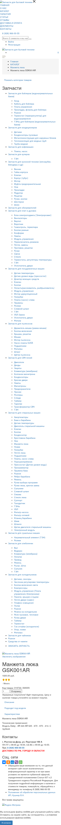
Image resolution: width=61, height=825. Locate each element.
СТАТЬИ (4, 16)
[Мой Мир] (12, 762)
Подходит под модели (15, 707)
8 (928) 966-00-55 (10, 33)
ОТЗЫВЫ (4, 19)
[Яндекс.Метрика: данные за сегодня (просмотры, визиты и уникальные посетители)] (11, 804)
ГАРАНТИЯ (5, 13)
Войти (11, 41)
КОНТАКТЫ (5, 28)
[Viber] (16, 762)
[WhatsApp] (20, 762)
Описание (9, 702)
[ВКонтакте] (4, 762)
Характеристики (12, 713)
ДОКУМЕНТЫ (6, 25)
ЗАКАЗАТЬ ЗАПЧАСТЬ (19, 645)
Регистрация (14, 44)
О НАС (3, 8)
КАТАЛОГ (4, 11)
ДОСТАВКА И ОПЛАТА (11, 22)
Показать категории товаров (17, 79)
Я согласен (6, 822)
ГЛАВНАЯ (4, 5)
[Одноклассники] (8, 762)
